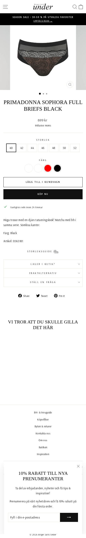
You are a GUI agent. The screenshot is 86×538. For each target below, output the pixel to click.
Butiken (43, 447)
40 (11, 148)
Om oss (43, 440)
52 (74, 148)
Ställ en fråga (43, 282)
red (48, 168)
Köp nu (43, 194)
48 (53, 148)
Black (57, 168)
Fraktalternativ (43, 273)
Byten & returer (43, 426)
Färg (43, 160)
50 (64, 148)
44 (32, 148)
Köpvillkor (43, 419)
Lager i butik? (43, 263)
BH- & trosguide (43, 412)
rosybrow (38, 168)
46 (43, 148)
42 (21, 148)
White (29, 168)
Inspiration (43, 454)
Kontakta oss (43, 433)
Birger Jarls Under (47, 534)
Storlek (43, 139)
